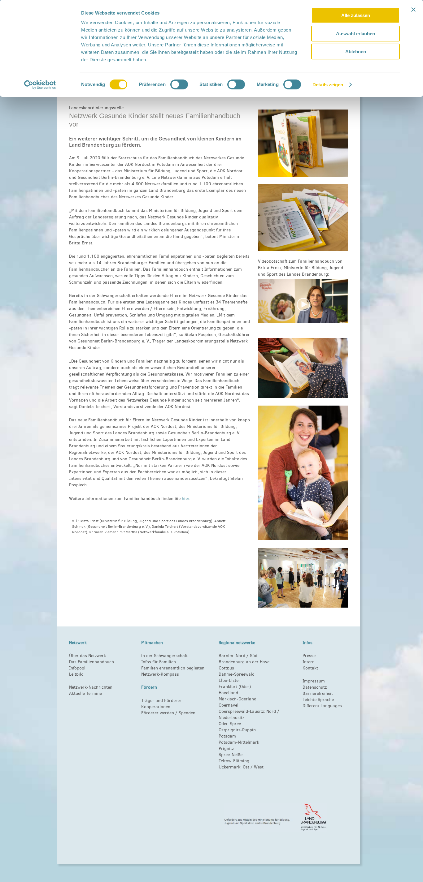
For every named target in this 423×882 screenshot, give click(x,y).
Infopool (77, 668)
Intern (309, 662)
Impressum (314, 681)
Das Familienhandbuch (91, 662)
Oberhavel (228, 705)
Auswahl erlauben (355, 33)
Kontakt (310, 668)
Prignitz (226, 748)
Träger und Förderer (161, 700)
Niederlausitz (231, 718)
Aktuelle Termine (85, 693)
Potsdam (227, 736)
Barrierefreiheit (318, 693)
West (259, 767)
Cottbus (226, 668)
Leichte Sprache (318, 700)
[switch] (179, 84)
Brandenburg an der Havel (245, 662)
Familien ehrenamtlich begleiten (172, 668)
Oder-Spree (230, 724)
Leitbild (76, 674)
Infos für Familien (158, 662)
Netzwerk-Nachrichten (90, 687)
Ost (246, 767)
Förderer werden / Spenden (168, 713)
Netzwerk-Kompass (160, 674)
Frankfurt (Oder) (235, 687)
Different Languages (322, 706)
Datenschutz (315, 687)
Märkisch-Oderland (237, 699)
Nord (240, 656)
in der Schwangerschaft (164, 656)
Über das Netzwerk (87, 656)
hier (185, 498)
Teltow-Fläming (234, 761)
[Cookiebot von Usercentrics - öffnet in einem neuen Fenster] (40, 84)
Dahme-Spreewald (237, 674)
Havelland (228, 693)
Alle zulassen (355, 15)
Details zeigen (327, 84)
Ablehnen (355, 51)
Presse (309, 656)
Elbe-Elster (229, 680)
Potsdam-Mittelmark (239, 742)
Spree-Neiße (230, 755)
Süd (253, 656)
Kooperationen (155, 707)
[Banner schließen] (413, 9)
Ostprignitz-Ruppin (237, 730)
